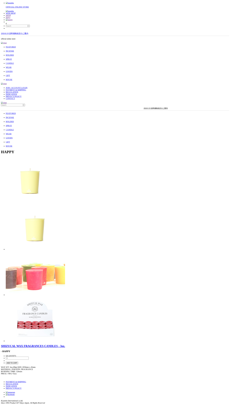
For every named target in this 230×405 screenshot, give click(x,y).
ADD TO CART (12, 363)
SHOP (8, 15)
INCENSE (10, 51)
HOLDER (10, 55)
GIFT (8, 75)
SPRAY (9, 59)
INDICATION (11, 94)
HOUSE (9, 80)
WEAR (9, 67)
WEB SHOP (11, 13)
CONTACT (10, 99)
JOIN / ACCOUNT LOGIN (16, 88)
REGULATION (12, 92)
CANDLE (10, 63)
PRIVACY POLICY (14, 96)
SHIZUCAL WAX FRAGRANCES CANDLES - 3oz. (33, 346)
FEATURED (11, 47)
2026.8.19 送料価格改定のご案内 (14, 33)
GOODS (9, 71)
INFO (8, 18)
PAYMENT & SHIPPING (16, 90)
